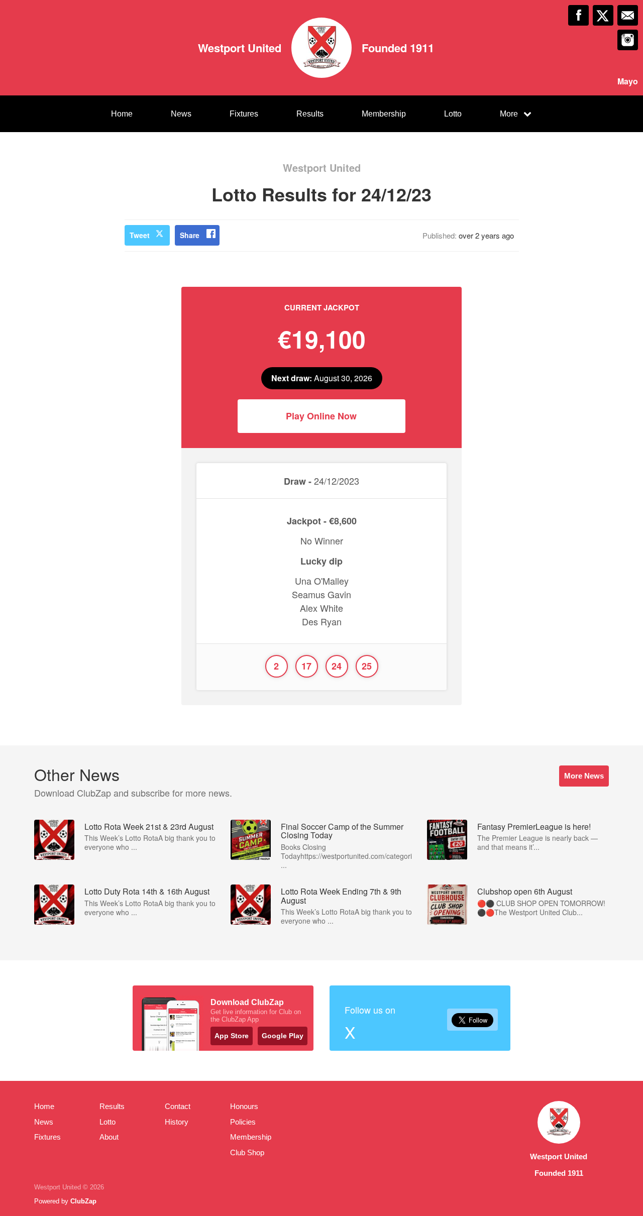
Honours (244, 1106)
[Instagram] (627, 40)
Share (189, 235)
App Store (232, 1036)
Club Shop (247, 1152)
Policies (243, 1122)
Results (310, 113)
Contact (177, 1106)
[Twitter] (603, 15)
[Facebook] (578, 15)
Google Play (282, 1036)
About (109, 1137)
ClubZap (83, 1201)
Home (122, 113)
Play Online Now (321, 415)
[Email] (627, 15)
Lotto (453, 113)
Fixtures (244, 113)
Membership (384, 113)
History (176, 1122)
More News (584, 775)
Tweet (140, 235)
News (181, 113)
